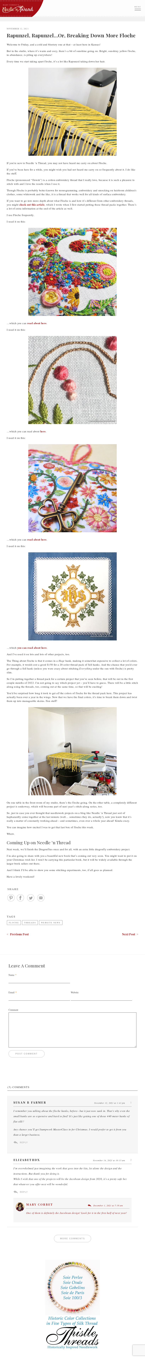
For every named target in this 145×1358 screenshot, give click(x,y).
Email (11, 992)
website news (50, 922)
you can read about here (32, 648)
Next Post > (130, 934)
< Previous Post (18, 934)
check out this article (32, 204)
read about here (37, 323)
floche (14, 922)
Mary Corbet (39, 1204)
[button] (138, 8)
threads (30, 922)
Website (75, 992)
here (43, 431)
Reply (24, 1142)
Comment (13, 1009)
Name (11, 975)
